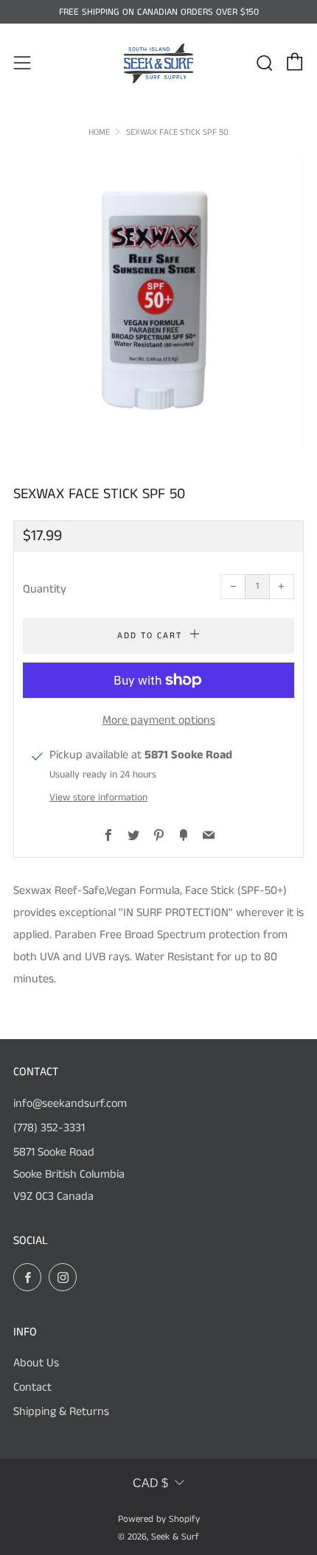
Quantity (44, 589)
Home (99, 132)
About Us (36, 1363)
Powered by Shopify (159, 1519)
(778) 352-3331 (49, 1127)
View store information (98, 798)
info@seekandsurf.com (70, 1103)
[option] (158, 301)
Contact (32, 1387)
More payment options (158, 720)
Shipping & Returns (61, 1411)
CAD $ (150, 1483)
